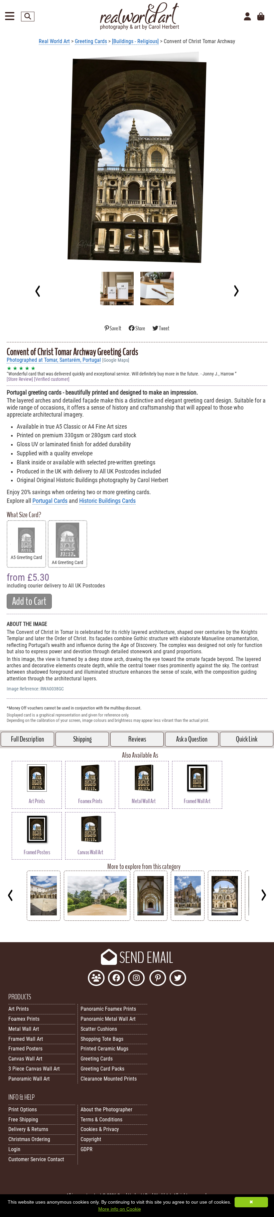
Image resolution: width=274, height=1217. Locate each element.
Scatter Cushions (99, 1029)
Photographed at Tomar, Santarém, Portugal (54, 360)
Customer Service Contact (36, 1159)
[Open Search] (27, 16)
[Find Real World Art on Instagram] (136, 979)
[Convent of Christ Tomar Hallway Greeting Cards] (150, 919)
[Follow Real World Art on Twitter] (177, 979)
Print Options (22, 1109)
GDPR (87, 1149)
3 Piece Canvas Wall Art (34, 1069)
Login (14, 1149)
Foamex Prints (23, 1019)
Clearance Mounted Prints (109, 1079)
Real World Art (54, 41)
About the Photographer (106, 1109)
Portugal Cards (49, 500)
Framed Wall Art (25, 1039)
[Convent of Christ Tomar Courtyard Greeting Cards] (43, 919)
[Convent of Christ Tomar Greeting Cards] (187, 919)
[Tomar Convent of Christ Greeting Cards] (97, 919)
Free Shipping (23, 1119)
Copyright (91, 1139)
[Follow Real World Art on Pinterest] (157, 979)
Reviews (137, 739)
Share (140, 328)
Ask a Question (192, 739)
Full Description (27, 739)
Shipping (82, 739)
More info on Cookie (119, 1209)
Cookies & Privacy (100, 1129)
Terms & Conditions (101, 1119)
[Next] (236, 291)
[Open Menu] (9, 16)
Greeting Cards (91, 41)
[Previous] (38, 291)
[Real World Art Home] (139, 28)
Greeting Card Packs (102, 1069)
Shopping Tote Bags (102, 1039)
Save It (115, 328)
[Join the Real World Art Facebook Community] (96, 979)
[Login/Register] (247, 16)
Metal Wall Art (23, 1029)
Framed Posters (25, 1048)
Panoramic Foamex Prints (108, 1009)
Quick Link (246, 739)
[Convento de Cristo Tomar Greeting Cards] (224, 919)
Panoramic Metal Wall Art (108, 1019)
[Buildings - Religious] (135, 41)
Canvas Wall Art (25, 1059)
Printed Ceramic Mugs (104, 1048)
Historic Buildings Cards (107, 500)
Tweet (163, 328)
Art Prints (18, 1009)
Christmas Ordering (29, 1139)
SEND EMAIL (145, 958)
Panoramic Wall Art (29, 1079)
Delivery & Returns (28, 1129)
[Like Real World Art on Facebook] (116, 979)
